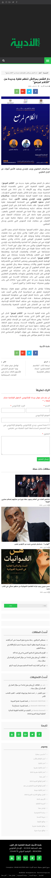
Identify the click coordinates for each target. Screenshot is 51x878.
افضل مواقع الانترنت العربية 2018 (34, 795)
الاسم (47, 406)
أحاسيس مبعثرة (40, 754)
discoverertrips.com (43, 873)
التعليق (46, 434)
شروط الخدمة (41, 817)
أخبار (40, 73)
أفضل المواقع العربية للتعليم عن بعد (34, 786)
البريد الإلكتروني (17, 406)
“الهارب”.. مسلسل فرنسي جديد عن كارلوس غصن (32, 544)
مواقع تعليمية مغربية (38, 826)
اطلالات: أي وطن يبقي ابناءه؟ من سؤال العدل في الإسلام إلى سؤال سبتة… (26, 659)
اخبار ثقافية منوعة (39, 790)
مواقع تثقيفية (41, 822)
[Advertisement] (25, 22)
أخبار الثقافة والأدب (39, 759)
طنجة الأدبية (44, 86)
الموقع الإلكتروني (43, 415)
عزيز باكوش (41, 693)
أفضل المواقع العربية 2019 (37, 781)
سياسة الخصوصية (39, 813)
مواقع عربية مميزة (39, 831)
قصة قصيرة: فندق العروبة (19, 701)
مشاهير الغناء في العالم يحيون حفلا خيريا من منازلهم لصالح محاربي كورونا (25, 500)
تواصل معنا (41, 808)
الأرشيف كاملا (41, 799)
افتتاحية (41, 875)
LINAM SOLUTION (19, 867)
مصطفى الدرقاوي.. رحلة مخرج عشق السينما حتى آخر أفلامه (25, 640)
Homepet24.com (31, 873)
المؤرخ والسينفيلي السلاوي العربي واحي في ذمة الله (29, 653)
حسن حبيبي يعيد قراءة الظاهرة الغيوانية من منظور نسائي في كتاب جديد (26, 587)
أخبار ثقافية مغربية (39, 768)
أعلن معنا (42, 777)
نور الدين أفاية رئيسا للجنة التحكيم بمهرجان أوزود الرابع (27, 665)
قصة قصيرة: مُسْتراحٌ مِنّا (20, 706)
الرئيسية (45, 73)
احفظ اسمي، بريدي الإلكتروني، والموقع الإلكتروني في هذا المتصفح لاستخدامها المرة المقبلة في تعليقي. (26, 426)
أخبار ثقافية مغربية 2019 (37, 772)
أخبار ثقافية (41, 763)
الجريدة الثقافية (40, 804)
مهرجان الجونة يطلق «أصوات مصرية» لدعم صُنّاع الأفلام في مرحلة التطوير (26, 646)
